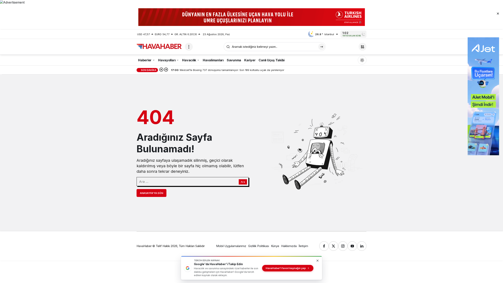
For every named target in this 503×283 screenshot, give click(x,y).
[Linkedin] (361, 246)
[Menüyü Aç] (189, 47)
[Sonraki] (166, 70)
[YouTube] (352, 246)
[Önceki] (161, 70)
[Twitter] (333, 246)
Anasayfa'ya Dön (151, 193)
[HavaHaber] (159, 46)
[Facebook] (324, 246)
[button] (362, 47)
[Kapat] (498, 13)
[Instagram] (343, 246)
